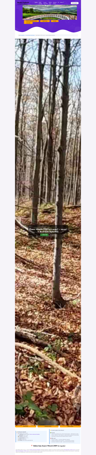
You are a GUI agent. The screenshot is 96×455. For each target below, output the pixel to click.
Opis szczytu (52, 234)
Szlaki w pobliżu (70, 426)
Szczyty (54, 21)
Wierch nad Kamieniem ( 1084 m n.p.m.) (22, 451)
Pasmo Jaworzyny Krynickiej (35, 434)
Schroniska (28, 23)
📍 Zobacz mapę (44, 234)
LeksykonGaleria (55, 3)
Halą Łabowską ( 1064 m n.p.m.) (69, 449)
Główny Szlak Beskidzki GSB (31, 21)
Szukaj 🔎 (62, 2)
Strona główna (74, 3)
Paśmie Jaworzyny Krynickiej (35, 449)
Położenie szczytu (48, 426)
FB (58, 2)
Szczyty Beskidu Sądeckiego (30, 35)
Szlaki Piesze (44, 21)
